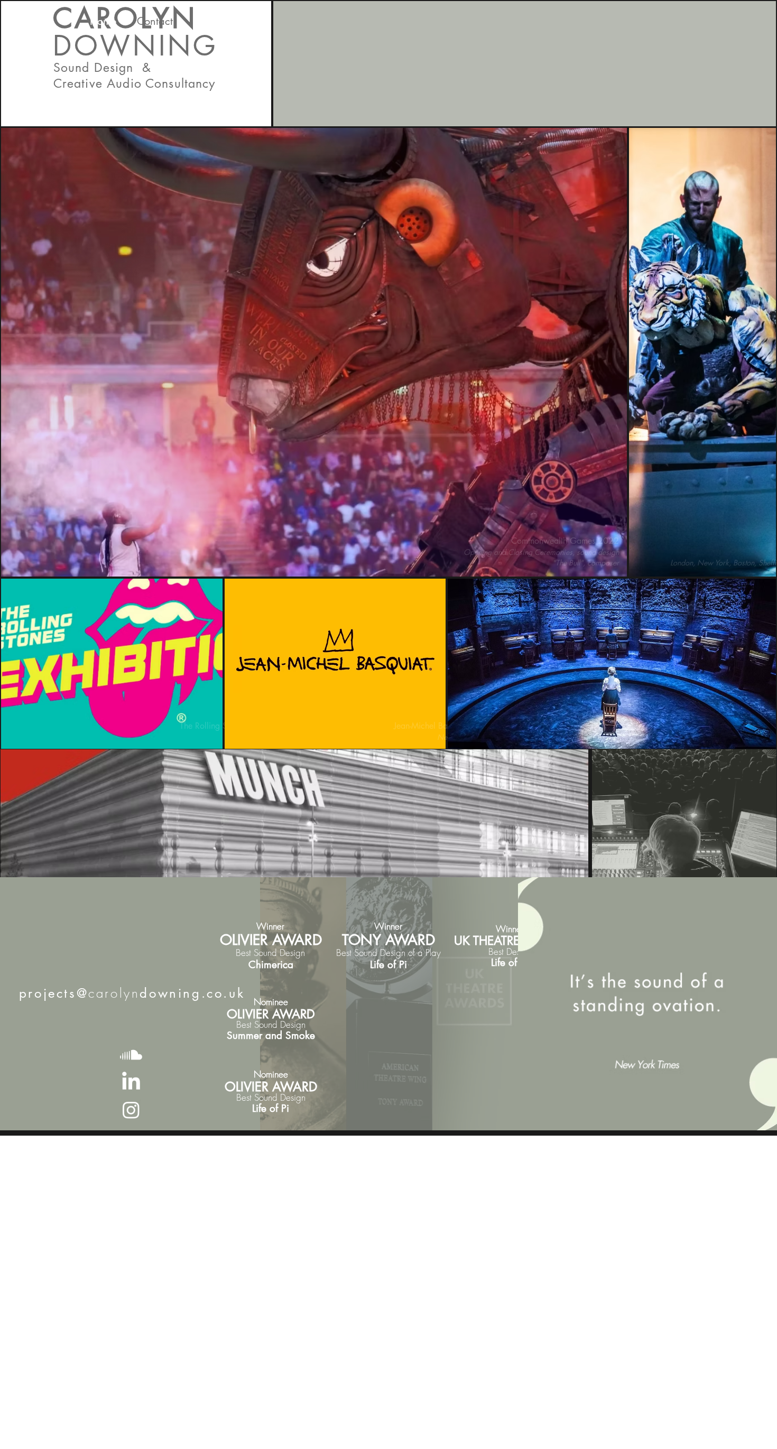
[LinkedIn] (131, 1082)
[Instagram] (131, 1110)
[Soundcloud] (131, 1055)
